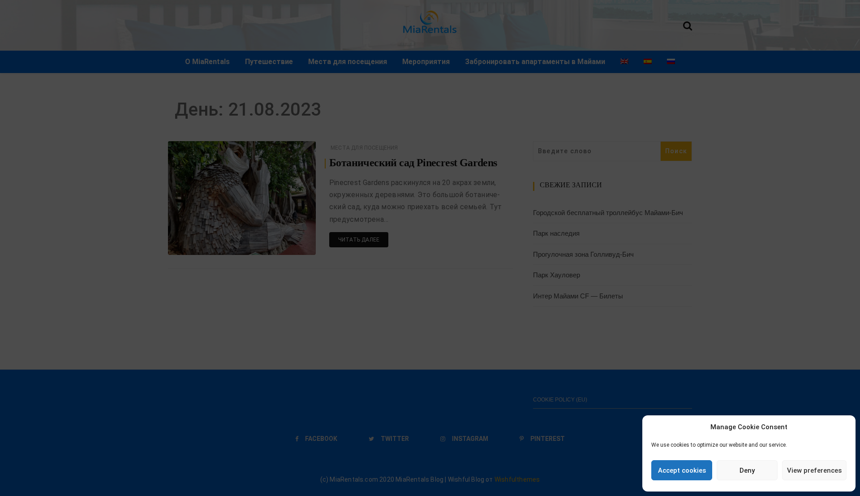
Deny (747, 470)
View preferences (814, 470)
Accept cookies (682, 470)
